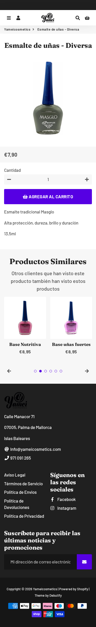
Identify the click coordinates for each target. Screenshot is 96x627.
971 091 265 (20, 457)
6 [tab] (61, 371)
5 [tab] (56, 371)
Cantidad (12, 170)
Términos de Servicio (23, 483)
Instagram (66, 507)
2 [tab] (40, 371)
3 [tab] (45, 371)
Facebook (66, 499)
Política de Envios (20, 492)
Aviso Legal (14, 474)
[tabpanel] (25, 326)
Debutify (55, 595)
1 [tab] (35, 371)
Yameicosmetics (17, 29)
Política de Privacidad (24, 515)
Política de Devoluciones (16, 504)
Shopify (82, 589)
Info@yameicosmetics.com (35, 449)
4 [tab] (50, 371)
